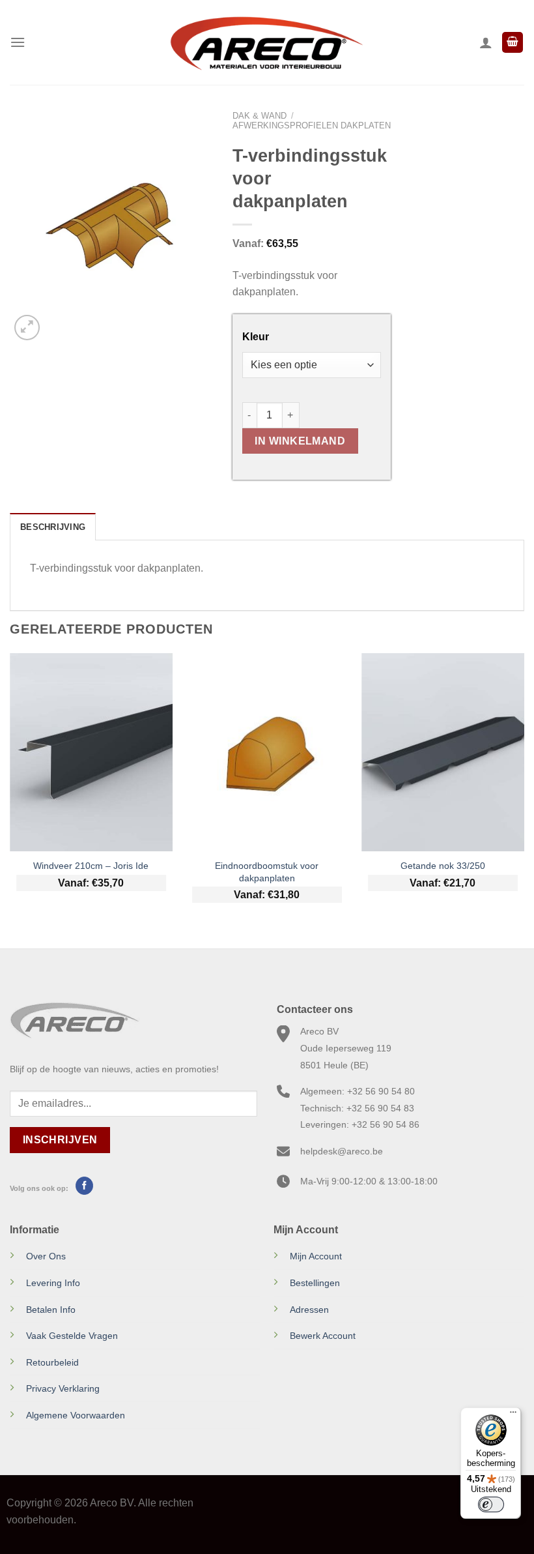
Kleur (255, 337)
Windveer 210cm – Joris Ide (90, 865)
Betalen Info (51, 1309)
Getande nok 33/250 (442, 865)
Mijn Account (316, 1256)
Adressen (309, 1309)
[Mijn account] (485, 42)
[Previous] (10, 790)
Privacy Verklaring (63, 1388)
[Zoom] (27, 327)
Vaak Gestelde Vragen (72, 1335)
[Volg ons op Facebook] (84, 1186)
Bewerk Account (323, 1335)
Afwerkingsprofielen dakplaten (311, 125)
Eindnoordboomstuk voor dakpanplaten (266, 871)
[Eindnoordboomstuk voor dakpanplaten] (267, 752)
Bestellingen (315, 1283)
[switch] (491, 1504)
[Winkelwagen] (512, 42)
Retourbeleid (52, 1362)
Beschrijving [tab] (52, 527)
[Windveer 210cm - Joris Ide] (91, 752)
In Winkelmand (300, 441)
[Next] (523, 790)
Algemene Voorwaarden (75, 1415)
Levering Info (53, 1283)
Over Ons (46, 1256)
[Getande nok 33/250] (442, 752)
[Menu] (17, 42)
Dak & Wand (259, 116)
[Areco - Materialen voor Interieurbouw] (267, 42)
